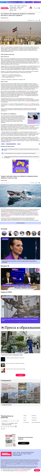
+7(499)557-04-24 (7, 463)
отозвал (37, 63)
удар (5, 59)
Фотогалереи (26, 422)
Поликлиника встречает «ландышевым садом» (12, 354)
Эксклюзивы (5, 239)
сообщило (22, 95)
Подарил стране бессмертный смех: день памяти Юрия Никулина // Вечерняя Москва (34, 233)
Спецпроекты (24, 5)
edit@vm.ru (19, 463)
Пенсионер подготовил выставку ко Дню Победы (15, 368)
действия (29, 103)
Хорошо (37, 470)
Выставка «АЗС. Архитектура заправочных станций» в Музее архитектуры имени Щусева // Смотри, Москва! (28, 233)
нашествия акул (25, 209)
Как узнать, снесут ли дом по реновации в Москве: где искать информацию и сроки (20, 306)
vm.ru (2, 462)
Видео (19, 5)
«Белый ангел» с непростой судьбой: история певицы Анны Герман (10, 233)
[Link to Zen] (9, 426)
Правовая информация (17, 455)
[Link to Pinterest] (4, 429)
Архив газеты (34, 417)
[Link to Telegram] (13, 426)
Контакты (29, 453)
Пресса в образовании (36, 422)
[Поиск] (35, 8)
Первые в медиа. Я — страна (15, 8)
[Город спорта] (31, 8)
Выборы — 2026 (13, 10)
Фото (15, 5)
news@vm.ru (36, 463)
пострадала (9, 213)
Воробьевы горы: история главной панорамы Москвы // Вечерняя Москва (4, 233)
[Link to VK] (4, 426)
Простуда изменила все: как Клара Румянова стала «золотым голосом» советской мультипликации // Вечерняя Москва (16, 233)
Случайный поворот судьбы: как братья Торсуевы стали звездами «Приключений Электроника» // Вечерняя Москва (22, 233)
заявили (12, 98)
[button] (38, 233)
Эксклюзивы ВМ (13, 7)
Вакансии (20, 453)
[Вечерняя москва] (6, 454)
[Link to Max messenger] (2, 426)
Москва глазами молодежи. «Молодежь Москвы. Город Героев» (20, 279)
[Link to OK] (6, 426)
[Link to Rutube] (2, 429)
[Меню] (39, 8)
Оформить (23, 443)
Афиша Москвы (20, 7)
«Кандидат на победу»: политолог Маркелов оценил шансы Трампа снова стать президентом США (34, 116)
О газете (14, 452)
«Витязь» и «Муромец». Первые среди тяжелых (15, 363)
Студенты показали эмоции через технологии (15, 357)
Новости (11, 5)
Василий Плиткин (4, 17)
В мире (36, 20)
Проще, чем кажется (7, 297)
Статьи (24, 417)
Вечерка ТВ (5, 266)
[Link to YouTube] (11, 426)
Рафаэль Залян (4, 180)
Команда (25, 453)
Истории (4, 229)
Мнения (24, 420)
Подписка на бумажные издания (27, 452)
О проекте (20, 375)
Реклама (18, 452)
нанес (4, 47)
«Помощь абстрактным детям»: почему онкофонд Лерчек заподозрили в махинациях (19, 261)
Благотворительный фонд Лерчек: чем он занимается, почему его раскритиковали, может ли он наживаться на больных (20, 248)
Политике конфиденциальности (21, 470)
